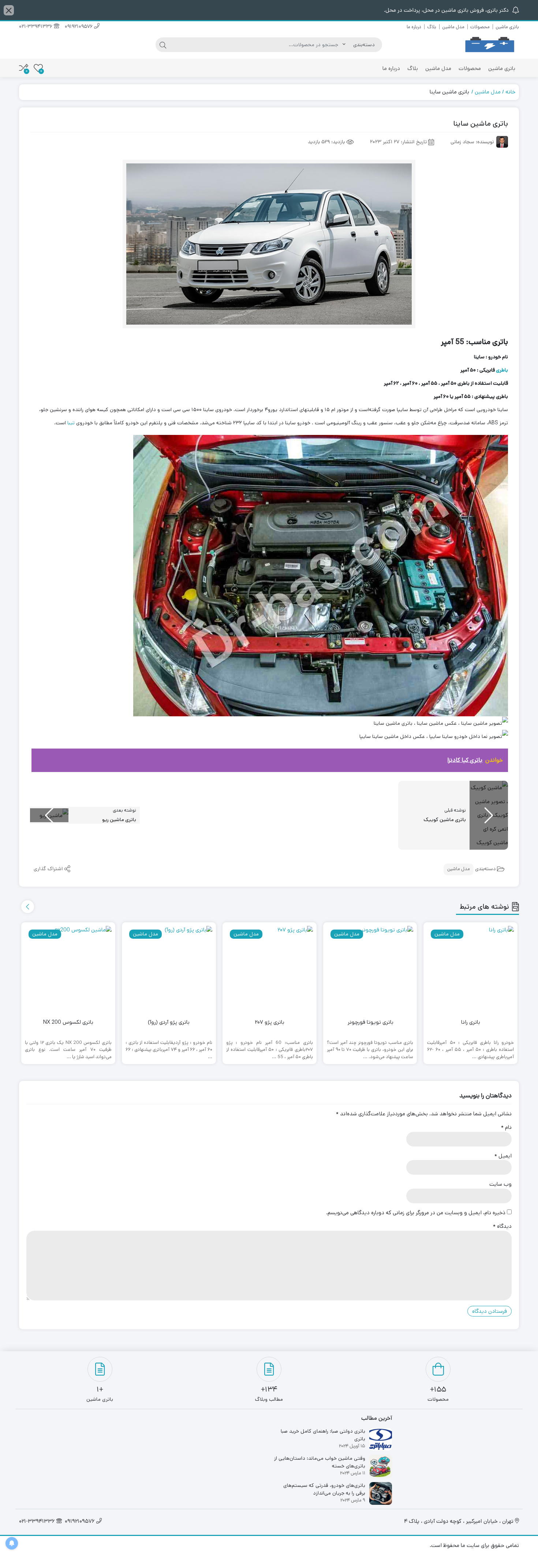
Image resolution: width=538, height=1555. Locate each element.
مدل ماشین (453, 26)
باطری (502, 370)
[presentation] (27, 906)
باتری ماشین (507, 26)
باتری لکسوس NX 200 (68, 1022)
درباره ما (414, 26)
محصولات (480, 26)
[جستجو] (163, 44)
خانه (510, 92)
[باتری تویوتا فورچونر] (370, 969)
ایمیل (503, 1156)
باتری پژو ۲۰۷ (269, 1022)
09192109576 (79, 27)
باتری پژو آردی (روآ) (169, 1022)
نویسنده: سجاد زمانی (472, 142)
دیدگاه (502, 1226)
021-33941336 (36, 27)
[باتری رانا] (470, 969)
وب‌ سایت (500, 1184)
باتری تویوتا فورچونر (369, 1022)
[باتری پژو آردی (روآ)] (169, 969)
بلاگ (431, 26)
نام (506, 1127)
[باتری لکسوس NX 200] (68, 969)
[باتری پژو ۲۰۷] (269, 969)
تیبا (71, 422)
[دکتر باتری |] (489, 44)
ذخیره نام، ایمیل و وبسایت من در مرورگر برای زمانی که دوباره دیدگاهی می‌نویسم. (415, 1212)
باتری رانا (470, 1022)
